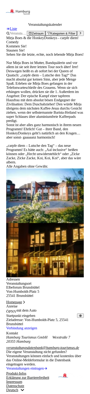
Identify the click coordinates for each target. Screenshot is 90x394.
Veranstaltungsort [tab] (18, 283)
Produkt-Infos (16, 373)
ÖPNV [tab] (11, 311)
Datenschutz (15, 386)
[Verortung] (80, 315)
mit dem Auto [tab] (26, 310)
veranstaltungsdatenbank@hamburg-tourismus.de (42, 348)
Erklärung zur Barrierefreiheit (27, 378)
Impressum (14, 382)
